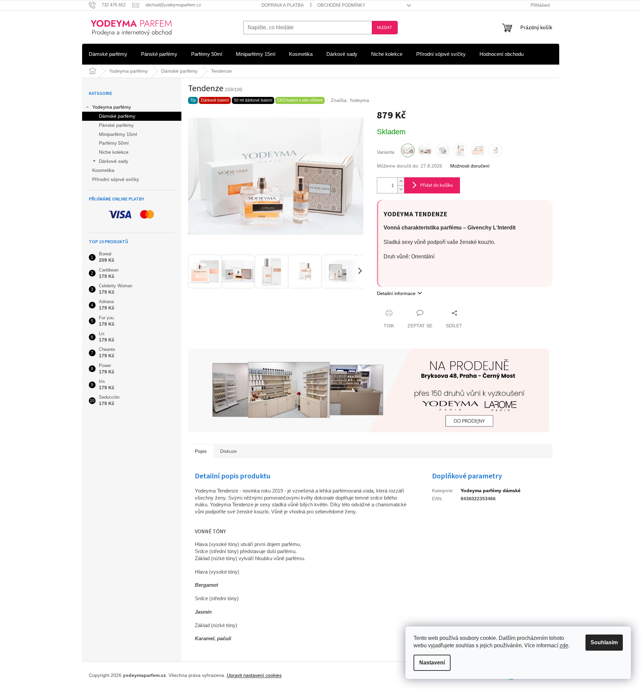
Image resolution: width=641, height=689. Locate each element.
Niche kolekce (114, 152)
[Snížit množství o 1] (400, 189)
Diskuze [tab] (228, 451)
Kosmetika (103, 170)
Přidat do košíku (436, 185)
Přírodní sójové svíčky (115, 179)
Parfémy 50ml (114, 143)
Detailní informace (396, 293)
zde (564, 645)
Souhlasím (604, 642)
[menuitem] (108, 54)
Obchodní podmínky (341, 5)
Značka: (350, 100)
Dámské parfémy (117, 116)
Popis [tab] (201, 451)
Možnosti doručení (470, 166)
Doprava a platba (282, 5)
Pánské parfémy (116, 125)
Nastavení (432, 662)
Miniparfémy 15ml (118, 134)
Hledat (384, 27)
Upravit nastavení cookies (254, 675)
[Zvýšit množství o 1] (400, 181)
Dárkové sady (113, 161)
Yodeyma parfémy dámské (491, 490)
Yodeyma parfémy (111, 107)
